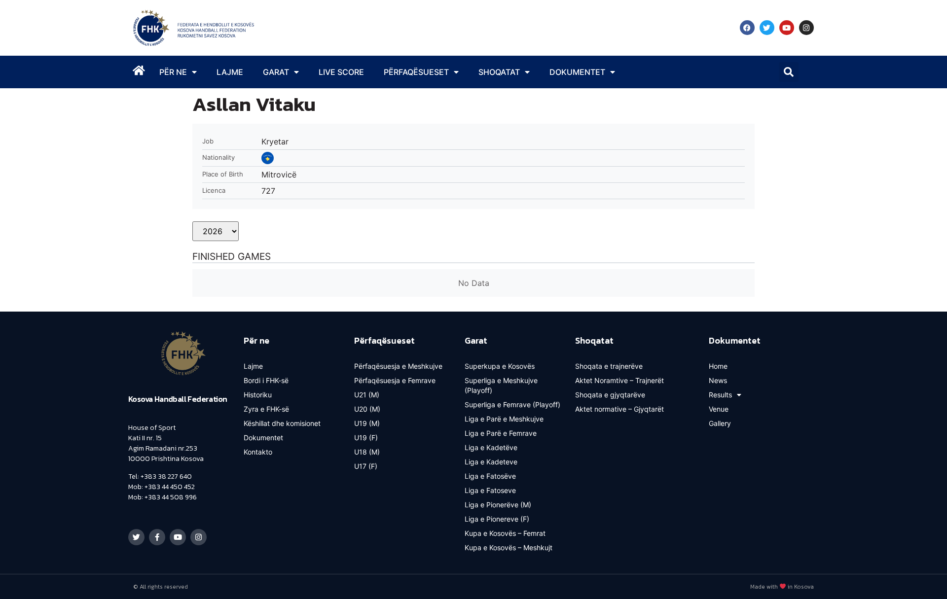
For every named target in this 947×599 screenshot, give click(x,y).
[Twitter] (767, 27)
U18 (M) (367, 452)
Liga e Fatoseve (490, 490)
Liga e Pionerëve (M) (498, 504)
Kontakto (258, 452)
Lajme (230, 72)
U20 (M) (367, 409)
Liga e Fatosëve (490, 476)
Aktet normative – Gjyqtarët (619, 409)
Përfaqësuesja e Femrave (395, 380)
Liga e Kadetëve (491, 447)
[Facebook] (747, 27)
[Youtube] (786, 27)
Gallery (720, 423)
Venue (718, 409)
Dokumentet (263, 437)
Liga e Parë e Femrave (501, 433)
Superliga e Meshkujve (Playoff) (501, 385)
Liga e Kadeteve (491, 462)
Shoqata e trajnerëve (609, 366)
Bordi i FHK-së (266, 380)
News (718, 380)
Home (718, 366)
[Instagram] (806, 27)
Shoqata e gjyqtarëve (610, 394)
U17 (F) (365, 466)
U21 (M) (366, 394)
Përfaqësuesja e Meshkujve (398, 366)
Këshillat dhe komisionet (282, 423)
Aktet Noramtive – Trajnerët (619, 380)
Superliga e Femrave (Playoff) (512, 404)
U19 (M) (367, 423)
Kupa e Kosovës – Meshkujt (508, 547)
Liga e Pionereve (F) (497, 519)
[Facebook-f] (157, 537)
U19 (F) (366, 437)
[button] (789, 72)
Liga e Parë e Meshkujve (504, 419)
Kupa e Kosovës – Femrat (505, 533)
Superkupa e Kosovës (500, 366)
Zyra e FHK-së (266, 409)
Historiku (258, 394)
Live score (341, 72)
